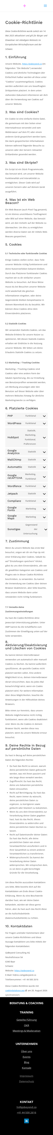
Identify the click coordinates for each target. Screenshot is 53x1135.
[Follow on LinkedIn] (26, 1121)
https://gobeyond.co (32, 63)
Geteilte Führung (26, 1019)
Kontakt (26, 1068)
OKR (26, 1025)
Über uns (26, 1051)
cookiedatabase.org (15, 990)
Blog (26, 1062)
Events (26, 1057)
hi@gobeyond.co (27, 1107)
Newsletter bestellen (25, 1091)
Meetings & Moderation (26, 1030)
